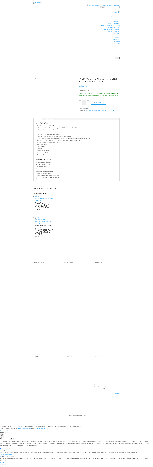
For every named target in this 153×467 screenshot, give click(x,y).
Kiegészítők (117, 33)
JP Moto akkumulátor (52, 72)
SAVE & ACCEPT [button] (4, 462)
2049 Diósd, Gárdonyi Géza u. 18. (105, 323)
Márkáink (117, 37)
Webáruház (42, 72)
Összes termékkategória (41, 348)
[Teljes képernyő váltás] (2, 464)
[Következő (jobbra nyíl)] (2, 466)
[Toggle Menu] (119, 11)
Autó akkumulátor (115, 15)
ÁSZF (65, 368)
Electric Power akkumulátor (73, 299)
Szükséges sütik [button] (4, 447)
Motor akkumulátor (114, 19)
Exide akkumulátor (70, 311)
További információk (49, 119)
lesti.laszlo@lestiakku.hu (102, 368)
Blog (118, 43)
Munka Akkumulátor (114, 21)
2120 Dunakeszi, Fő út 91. (102, 311)
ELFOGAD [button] (2, 430)
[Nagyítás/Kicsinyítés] (0, 464)
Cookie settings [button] (41, 428)
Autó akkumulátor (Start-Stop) (112, 17)
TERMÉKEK (117, 13)
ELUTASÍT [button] (8, 430)
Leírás (37, 119)
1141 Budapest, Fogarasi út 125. (104, 286)
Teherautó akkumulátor (113, 23)
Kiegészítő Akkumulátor (113, 31)
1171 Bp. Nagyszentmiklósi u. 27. (105, 274)
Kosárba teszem (99, 102)
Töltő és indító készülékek (113, 27)
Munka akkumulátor (40, 311)
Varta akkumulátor (70, 348)
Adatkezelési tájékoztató (72, 392)
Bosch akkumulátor (70, 286)
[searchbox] (108, 58)
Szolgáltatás (116, 39)
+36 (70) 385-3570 (100, 380)
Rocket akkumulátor (70, 335)
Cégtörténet (37, 392)
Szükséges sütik (6, 449)
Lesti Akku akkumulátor (71, 323)
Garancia (36, 368)
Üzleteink (117, 46)
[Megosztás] (3, 464)
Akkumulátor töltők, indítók (42, 335)
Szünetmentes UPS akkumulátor (111, 29)
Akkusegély (117, 41)
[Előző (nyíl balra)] (0, 466)
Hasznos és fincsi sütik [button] (6, 454)
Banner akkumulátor (70, 274)
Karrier (35, 380)
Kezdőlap (35, 72)
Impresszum (68, 380)
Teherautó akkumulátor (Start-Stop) (110, 25)
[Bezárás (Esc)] (5, 464)
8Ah (87, 110)
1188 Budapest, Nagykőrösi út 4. (105, 299)
